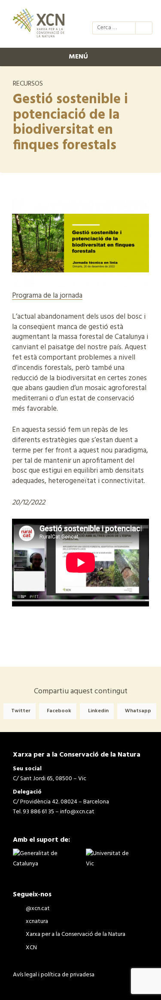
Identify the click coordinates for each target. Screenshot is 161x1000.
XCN (144, 12)
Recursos (28, 83)
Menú (78, 56)
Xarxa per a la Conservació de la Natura (129, 12)
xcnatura (113, 12)
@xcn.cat (98, 12)
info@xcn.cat (77, 812)
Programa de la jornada (47, 296)
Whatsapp (138, 711)
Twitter (20, 711)
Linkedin (98, 711)
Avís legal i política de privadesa (53, 975)
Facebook (59, 711)
